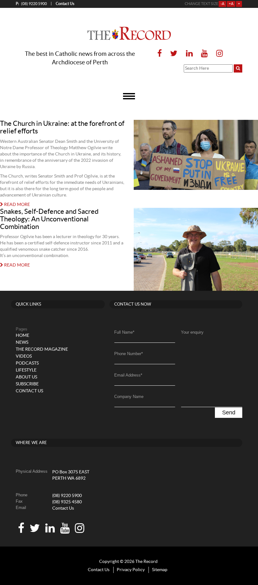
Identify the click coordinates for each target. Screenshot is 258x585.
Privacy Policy (131, 570)
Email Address (128, 375)
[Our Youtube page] (204, 54)
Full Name (124, 332)
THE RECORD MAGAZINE (42, 349)
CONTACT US (29, 391)
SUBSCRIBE (27, 384)
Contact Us (63, 508)
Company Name (128, 396)
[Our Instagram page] (217, 54)
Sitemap (159, 570)
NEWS (22, 342)
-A (222, 4)
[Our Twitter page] (173, 54)
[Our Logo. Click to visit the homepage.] (129, 33)
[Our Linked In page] (189, 54)
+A (231, 4)
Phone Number (128, 353)
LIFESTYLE (26, 370)
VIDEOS (24, 356)
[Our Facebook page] (159, 54)
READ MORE (16, 204)
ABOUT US (26, 377)
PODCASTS (27, 363)
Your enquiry (192, 332)
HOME (22, 335)
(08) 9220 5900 (31, 3)
